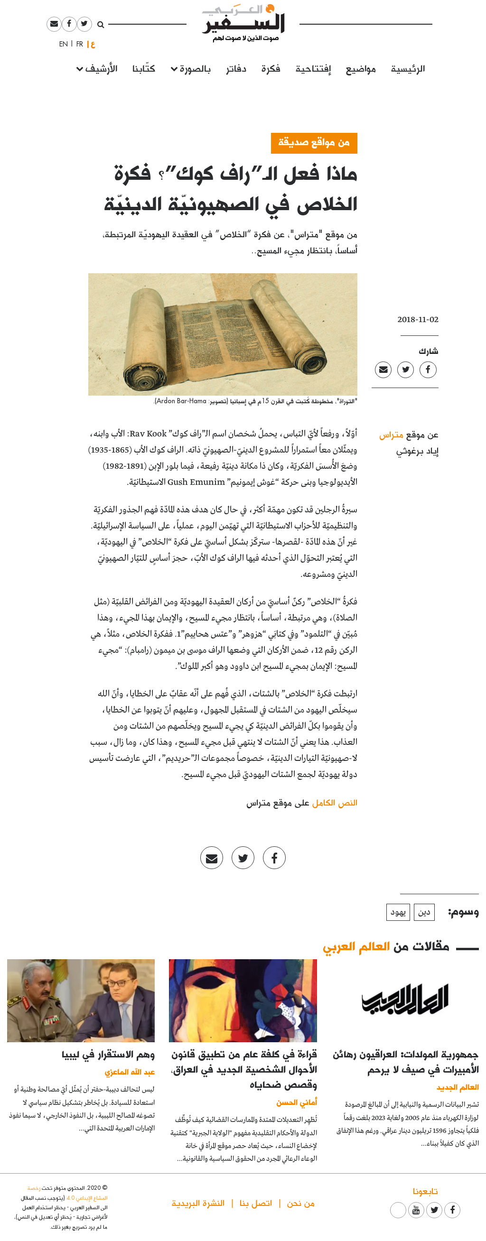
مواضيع (361, 67)
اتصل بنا (256, 1202)
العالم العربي (356, 945)
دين (424, 912)
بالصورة (195, 67)
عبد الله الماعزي (130, 1071)
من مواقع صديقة (314, 141)
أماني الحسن (297, 1102)
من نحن (301, 1202)
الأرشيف (101, 67)
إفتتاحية (313, 67)
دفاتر (236, 67)
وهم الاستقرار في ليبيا (108, 1053)
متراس (391, 434)
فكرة (271, 67)
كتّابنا (143, 67)
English (61, 44)
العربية (93, 43)
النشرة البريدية (198, 1202)
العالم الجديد (458, 1087)
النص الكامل (334, 802)
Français (77, 44)
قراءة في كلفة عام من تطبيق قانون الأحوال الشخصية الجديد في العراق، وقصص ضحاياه (244, 1068)
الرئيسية (408, 67)
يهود (398, 912)
